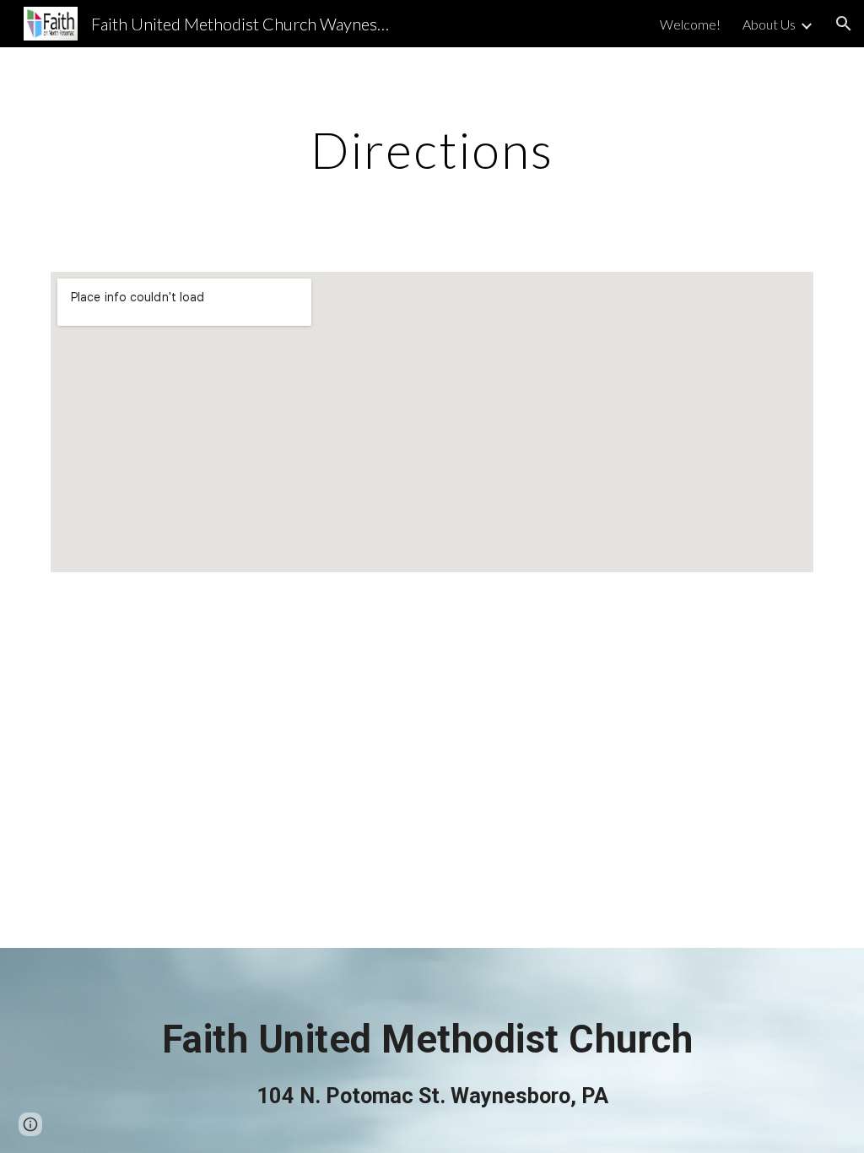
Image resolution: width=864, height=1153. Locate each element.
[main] (432, 149)
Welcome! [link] (690, 24)
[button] (844, 23)
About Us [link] (769, 24)
